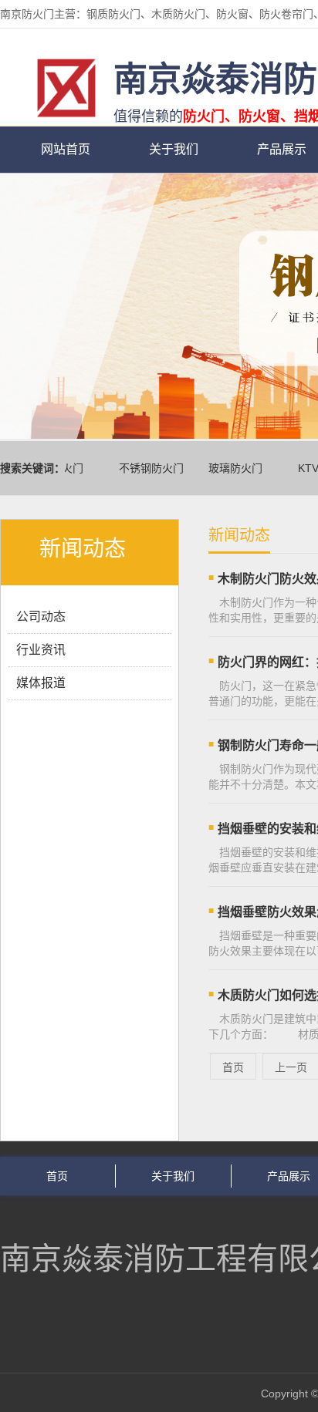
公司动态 (41, 616)
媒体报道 (41, 682)
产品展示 (288, 1176)
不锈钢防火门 (146, 468)
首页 (233, 1067)
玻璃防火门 (231, 468)
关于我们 (173, 149)
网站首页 (65, 149)
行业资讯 (41, 649)
